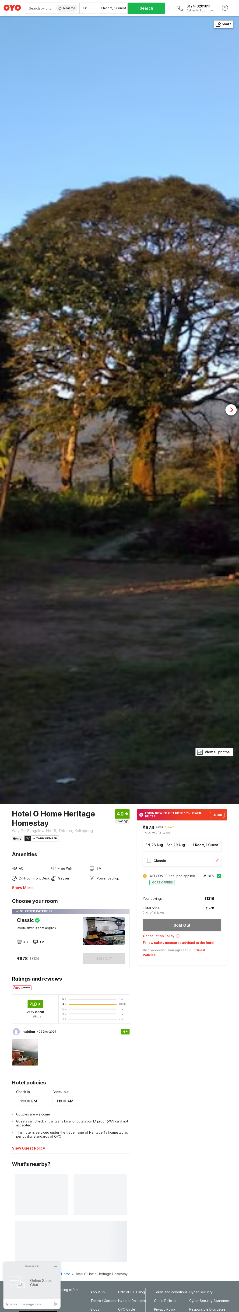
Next (231, 409)
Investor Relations (132, 1301)
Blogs (95, 1309)
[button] (182, 937)
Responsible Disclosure (207, 1309)
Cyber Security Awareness (209, 1301)
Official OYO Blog (131, 1292)
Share (227, 24)
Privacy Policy (165, 1309)
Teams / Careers (103, 1301)
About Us (98, 1292)
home (65, 1274)
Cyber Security (201, 1292)
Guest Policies (165, 1301)
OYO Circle (126, 1309)
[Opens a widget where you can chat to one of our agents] (32, 1285)
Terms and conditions (170, 1292)
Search (146, 8)
